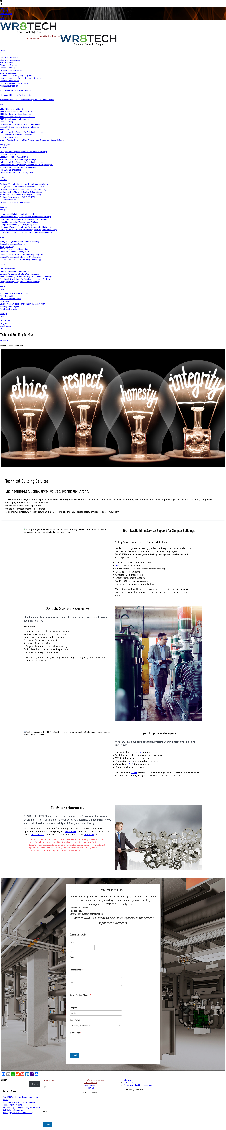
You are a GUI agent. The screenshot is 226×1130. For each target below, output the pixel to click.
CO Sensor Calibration (9, 199)
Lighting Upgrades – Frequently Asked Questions (21, 78)
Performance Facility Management (138, 1085)
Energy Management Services (12, 244)
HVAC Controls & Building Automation (16, 134)
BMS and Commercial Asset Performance (17, 116)
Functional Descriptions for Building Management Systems (25, 279)
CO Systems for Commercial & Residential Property (22, 186)
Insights (3, 323)
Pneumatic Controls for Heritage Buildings (18, 159)
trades (134, 772)
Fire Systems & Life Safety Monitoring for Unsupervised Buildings (28, 229)
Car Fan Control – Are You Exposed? (15, 202)
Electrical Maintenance (10, 60)
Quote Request (6, 16)
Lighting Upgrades (8, 73)
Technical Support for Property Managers (18, 167)
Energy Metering (7, 246)
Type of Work (75, 1020)
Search (4, 1080)
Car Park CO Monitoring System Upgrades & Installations (24, 184)
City (72, 982)
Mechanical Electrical (9, 86)
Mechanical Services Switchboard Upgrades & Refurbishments (27, 99)
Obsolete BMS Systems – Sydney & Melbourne (20, 124)
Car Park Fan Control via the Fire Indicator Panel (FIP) (23, 189)
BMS (1, 104)
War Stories (5, 320)
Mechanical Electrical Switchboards (15, 95)
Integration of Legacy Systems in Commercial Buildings (23, 151)
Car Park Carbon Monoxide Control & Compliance (21, 192)
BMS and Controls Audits (10, 298)
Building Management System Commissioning (19, 274)
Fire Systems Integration (10, 170)
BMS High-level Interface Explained (15, 114)
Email (72, 957)
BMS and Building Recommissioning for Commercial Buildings (26, 276)
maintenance (37, 834)
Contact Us (4, 11)
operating (89, 834)
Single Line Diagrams (9, 65)
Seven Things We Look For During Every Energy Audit (22, 254)
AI (1, 328)
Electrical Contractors (9, 57)
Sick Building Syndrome (13, 1110)
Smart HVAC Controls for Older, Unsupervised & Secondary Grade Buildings (32, 140)
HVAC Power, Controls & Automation (15, 90)
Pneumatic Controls (8, 154)
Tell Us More (75, 1033)
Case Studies (5, 326)
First (71, 952)
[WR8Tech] (28, 33)
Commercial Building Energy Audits (15, 251)
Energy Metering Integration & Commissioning (20, 281)
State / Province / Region (80, 995)
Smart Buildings (7, 121)
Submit (74, 1055)
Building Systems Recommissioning (18, 1112)
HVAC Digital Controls (9, 137)
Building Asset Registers (10, 306)
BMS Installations (7, 268)
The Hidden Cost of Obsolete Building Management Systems (19, 1103)
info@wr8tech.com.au (50, 36)
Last (98, 952)
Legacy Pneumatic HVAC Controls (14, 157)
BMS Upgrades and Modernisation (14, 119)
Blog (2, 19)
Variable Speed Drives (9, 80)
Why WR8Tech (6, 13)
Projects (2, 264)
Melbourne (70, 831)
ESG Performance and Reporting (14, 249)
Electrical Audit (6, 296)
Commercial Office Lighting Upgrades (16, 75)
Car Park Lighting (7, 67)
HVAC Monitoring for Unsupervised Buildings (19, 222)
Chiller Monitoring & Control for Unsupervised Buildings (24, 219)
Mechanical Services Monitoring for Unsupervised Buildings (25, 227)
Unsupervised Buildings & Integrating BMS (18, 224)
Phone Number (76, 970)
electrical (136, 752)
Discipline (73, 1007)
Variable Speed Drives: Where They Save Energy (20, 259)
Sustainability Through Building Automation (21, 1107)
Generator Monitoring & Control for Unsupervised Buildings (25, 216)
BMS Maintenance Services (11, 109)
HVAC (118, 565)
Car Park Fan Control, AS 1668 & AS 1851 (17, 197)
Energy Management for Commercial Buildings (20, 241)
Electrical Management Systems (14, 83)
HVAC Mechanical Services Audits (14, 293)
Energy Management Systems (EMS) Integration (20, 257)
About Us (4, 8)
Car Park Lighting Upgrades (11, 70)
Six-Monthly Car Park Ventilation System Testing (20, 194)
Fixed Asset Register (9, 309)
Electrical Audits (7, 62)
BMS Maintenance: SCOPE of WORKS (16, 111)
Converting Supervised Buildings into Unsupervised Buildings (26, 232)
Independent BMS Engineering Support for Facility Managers (26, 164)
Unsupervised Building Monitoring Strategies (19, 214)
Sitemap (127, 1080)
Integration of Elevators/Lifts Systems (16, 172)
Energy (2, 237)
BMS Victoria (5, 129)
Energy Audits (6, 301)
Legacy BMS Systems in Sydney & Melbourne (19, 127)
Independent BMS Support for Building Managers (21, 132)
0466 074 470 (33, 38)
